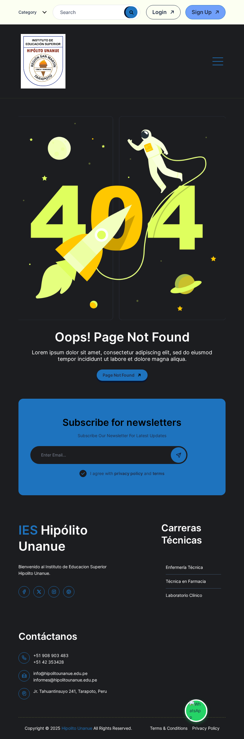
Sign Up (202, 12)
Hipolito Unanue (77, 728)
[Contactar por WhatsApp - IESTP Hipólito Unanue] (196, 710)
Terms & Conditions (168, 728)
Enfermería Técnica (184, 567)
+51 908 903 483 (50, 659)
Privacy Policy (206, 728)
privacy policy (128, 473)
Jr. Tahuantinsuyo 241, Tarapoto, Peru (70, 691)
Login (160, 12)
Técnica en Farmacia (186, 581)
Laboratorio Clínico (184, 595)
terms (159, 473)
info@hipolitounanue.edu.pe (65, 676)
